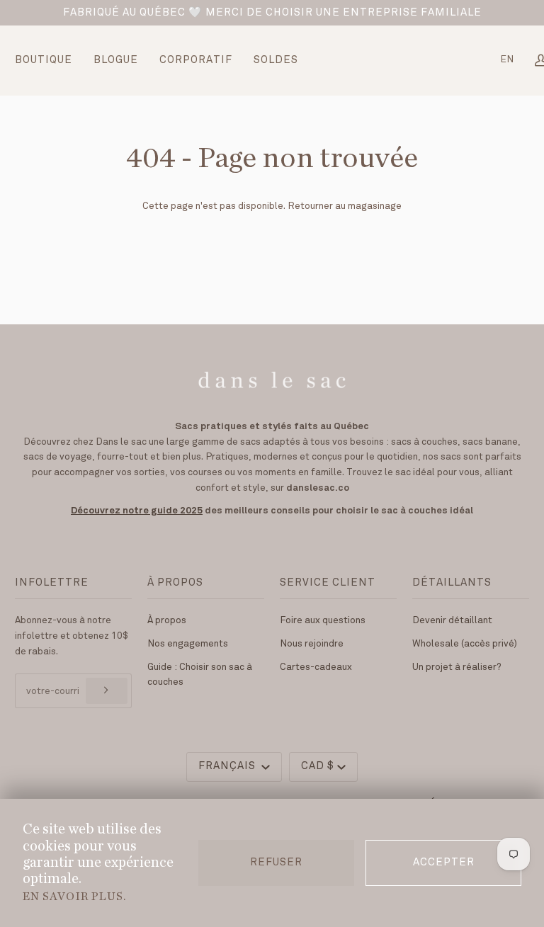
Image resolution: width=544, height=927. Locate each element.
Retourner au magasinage (345, 206)
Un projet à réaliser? (456, 667)
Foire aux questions (323, 620)
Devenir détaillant (452, 620)
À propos (166, 620)
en (507, 59)
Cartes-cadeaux (316, 667)
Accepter (444, 863)
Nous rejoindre (312, 643)
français (228, 766)
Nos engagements (187, 643)
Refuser (276, 863)
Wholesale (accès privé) (464, 643)
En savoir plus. (74, 896)
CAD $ (317, 766)
